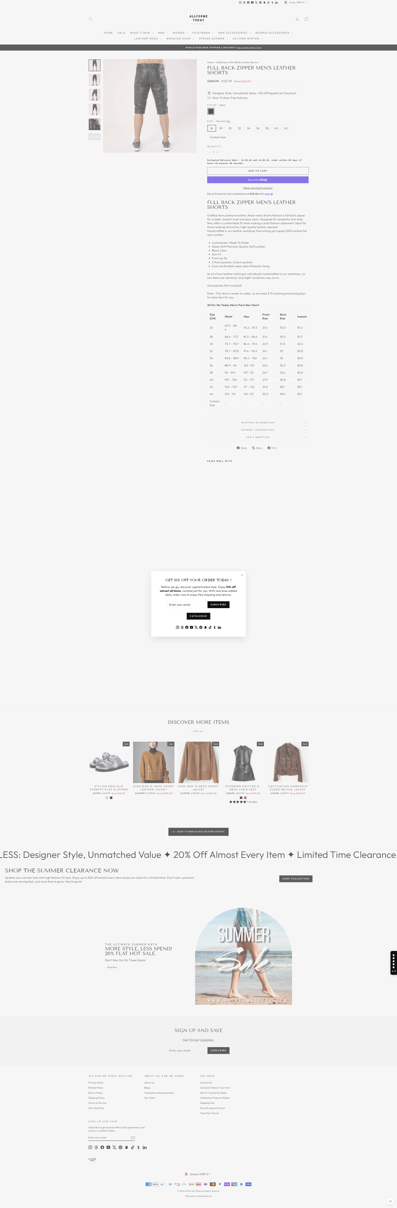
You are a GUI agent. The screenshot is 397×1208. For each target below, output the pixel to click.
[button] (393, 963)
